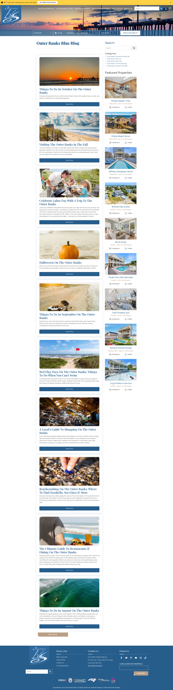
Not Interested (96, 354)
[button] (86, 335)
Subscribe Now (75, 354)
